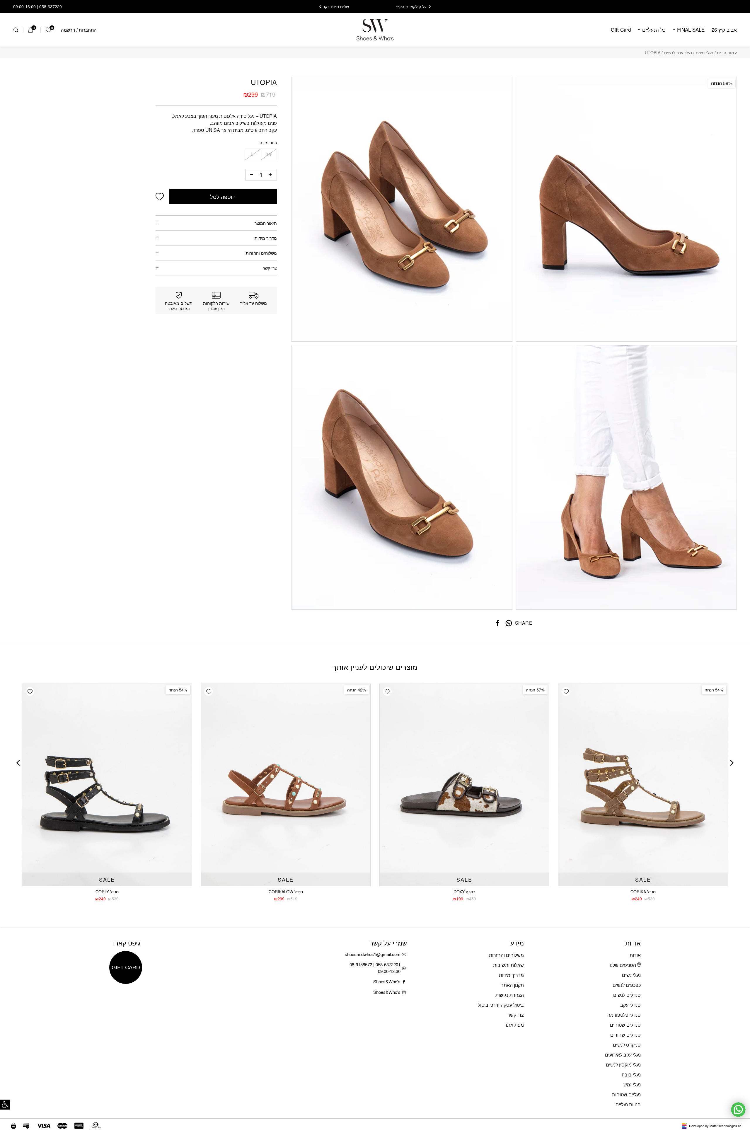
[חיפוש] (15, 30)
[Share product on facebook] (497, 623)
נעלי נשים (704, 52)
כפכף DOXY (464, 892)
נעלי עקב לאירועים (623, 1054)
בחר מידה (268, 142)
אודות (635, 955)
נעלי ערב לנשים (678, 52)
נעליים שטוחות (626, 1094)
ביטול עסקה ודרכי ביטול (501, 1004)
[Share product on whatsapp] (509, 623)
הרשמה (68, 30)
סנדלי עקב (630, 1004)
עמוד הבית (727, 52)
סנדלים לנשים (627, 994)
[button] (5, 1105)
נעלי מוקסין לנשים (623, 1064)
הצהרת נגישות (509, 994)
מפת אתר (514, 1024)
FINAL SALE (691, 29)
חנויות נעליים (628, 1104)
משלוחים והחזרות (261, 253)
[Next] (320, 6)
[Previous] (430, 6)
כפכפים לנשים (627, 985)
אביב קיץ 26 (724, 29)
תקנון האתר (512, 985)
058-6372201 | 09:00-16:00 (38, 6)
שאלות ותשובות (508, 965)
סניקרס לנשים (627, 1044)
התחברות (88, 30)
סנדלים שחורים (625, 1034)
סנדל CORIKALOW (286, 892)
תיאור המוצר (266, 223)
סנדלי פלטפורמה (624, 1014)
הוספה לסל (223, 196)
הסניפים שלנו (623, 965)
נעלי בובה (631, 1074)
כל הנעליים (654, 29)
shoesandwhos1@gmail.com (372, 954)
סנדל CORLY (107, 892)
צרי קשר (270, 268)
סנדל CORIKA (643, 892)
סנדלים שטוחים (625, 1024)
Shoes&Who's (386, 981)
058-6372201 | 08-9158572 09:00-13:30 (375, 967)
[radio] (269, 154)
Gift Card (621, 29)
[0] (30, 30)
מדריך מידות (266, 238)
